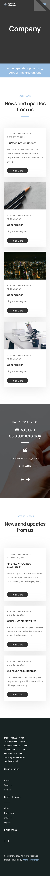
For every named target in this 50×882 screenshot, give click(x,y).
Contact (7, 789)
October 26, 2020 (16, 137)
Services (8, 785)
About (7, 808)
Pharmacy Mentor (30, 859)
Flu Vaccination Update (22, 143)
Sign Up (7, 822)
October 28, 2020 (16, 614)
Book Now (9, 813)
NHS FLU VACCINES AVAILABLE (19, 565)
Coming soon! (15, 225)
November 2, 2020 (16, 557)
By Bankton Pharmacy (19, 133)
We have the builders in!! (22, 671)
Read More (17, 170)
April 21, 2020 (14, 218)
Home (7, 780)
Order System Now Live (22, 621)
